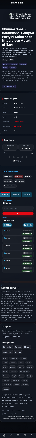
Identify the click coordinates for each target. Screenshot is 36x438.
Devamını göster (9, 86)
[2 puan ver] (14, 157)
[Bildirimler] (24, 435)
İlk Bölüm (7, 225)
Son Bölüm (28, 225)
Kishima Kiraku (19, 121)
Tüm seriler (7, 347)
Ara (18, 213)
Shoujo (29, 376)
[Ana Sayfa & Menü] (4, 435)
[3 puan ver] (18, 157)
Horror (21, 363)
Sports (25, 380)
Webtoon (6, 389)
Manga (16, 112)
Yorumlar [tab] (16, 194)
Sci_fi (14, 376)
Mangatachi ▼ (27, 233)
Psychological (24, 371)
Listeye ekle (8, 181)
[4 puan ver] (22, 157)
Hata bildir (18, 176)
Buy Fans (30, 418)
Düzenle (27, 176)
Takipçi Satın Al (6, 418)
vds (33, 418)
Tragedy (25, 384)
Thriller (17, 384)
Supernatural (7, 384)
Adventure (14, 64)
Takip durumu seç (10, 186)
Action (5, 64)
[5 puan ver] (26, 157)
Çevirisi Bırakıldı (19, 108)
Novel (5, 371)
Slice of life (15, 380)
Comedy (23, 64)
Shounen (6, 380)
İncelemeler (7, 352)
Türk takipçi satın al (23, 416)
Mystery (29, 367)
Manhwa (21, 367)
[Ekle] (18, 435)
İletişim (18, 352)
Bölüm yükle (8, 176)
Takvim (18, 347)
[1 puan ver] (9, 157)
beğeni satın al (13, 418)
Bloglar (27, 347)
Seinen (21, 376)
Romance (6, 376)
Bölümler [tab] (5, 194)
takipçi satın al (31, 416)
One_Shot (13, 371)
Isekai (28, 363)
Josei (4, 367)
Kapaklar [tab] (27, 194)
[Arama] (11, 435)
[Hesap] (31, 435)
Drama (5, 67)
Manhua (12, 367)
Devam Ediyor (18, 103)
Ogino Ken (17, 126)
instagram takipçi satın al (22, 418)
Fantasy (12, 67)
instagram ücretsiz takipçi (13, 416)
